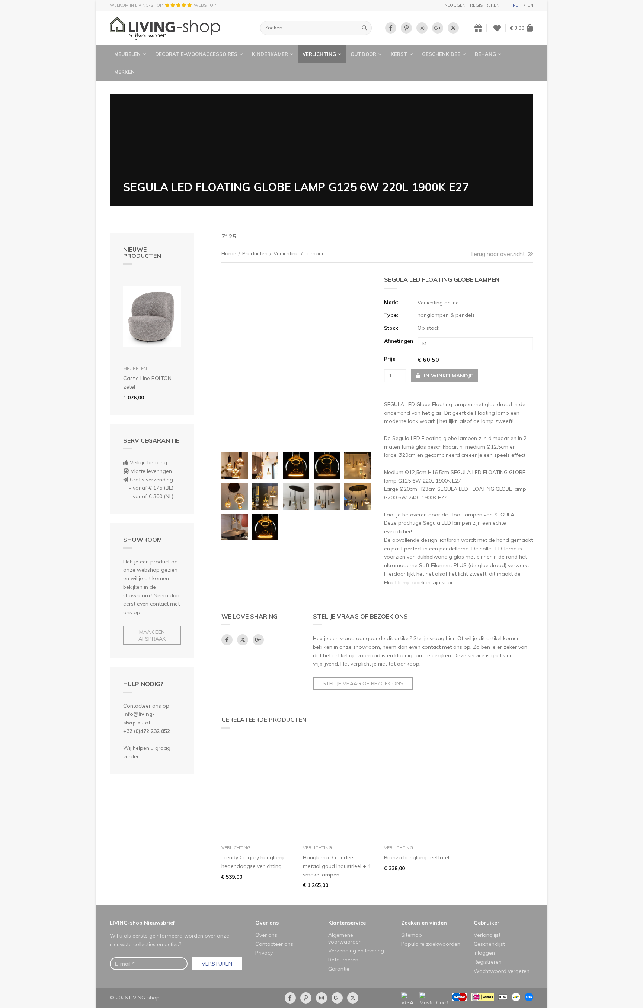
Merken (124, 72)
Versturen (217, 963)
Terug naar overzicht (497, 253)
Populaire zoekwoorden (430, 944)
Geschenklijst (489, 944)
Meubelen (127, 54)
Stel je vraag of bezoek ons (363, 683)
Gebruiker (486, 922)
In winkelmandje (447, 375)
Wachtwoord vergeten (502, 971)
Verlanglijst (487, 935)
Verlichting (319, 54)
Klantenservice (347, 922)
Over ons (267, 922)
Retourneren (343, 959)
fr (522, 5)
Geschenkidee (441, 54)
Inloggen (455, 5)
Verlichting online (438, 302)
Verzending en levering (356, 950)
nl (515, 5)
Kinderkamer (270, 54)
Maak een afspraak (152, 635)
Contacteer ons (274, 944)
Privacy (264, 952)
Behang (485, 54)
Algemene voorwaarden (345, 938)
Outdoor (363, 54)
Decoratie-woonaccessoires (196, 54)
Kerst (399, 54)
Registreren (484, 5)
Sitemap (411, 935)
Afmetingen (398, 341)
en (530, 5)
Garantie (338, 969)
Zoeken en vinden (424, 922)
